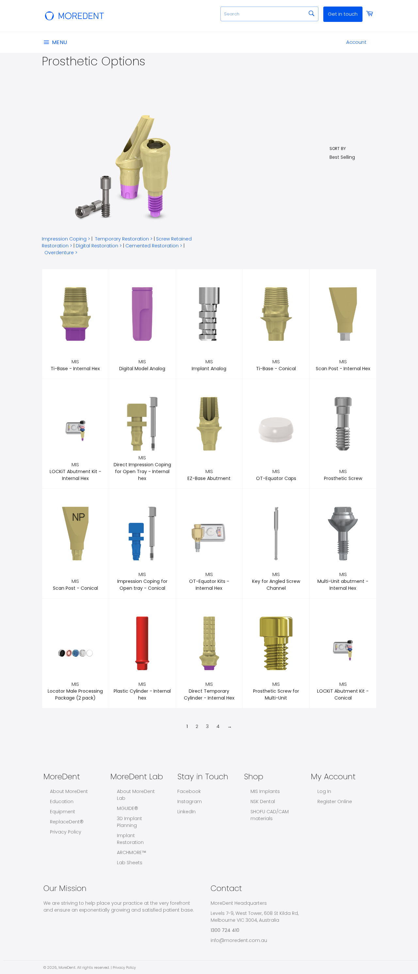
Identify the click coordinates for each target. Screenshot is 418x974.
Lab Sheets (129, 862)
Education (61, 801)
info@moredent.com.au (239, 940)
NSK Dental (262, 801)
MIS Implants (265, 791)
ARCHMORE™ (131, 852)
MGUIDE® (127, 808)
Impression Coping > (66, 239)
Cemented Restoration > (153, 245)
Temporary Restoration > (124, 239)
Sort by (338, 148)
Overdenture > (60, 252)
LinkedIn (186, 811)
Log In (324, 791)
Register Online (334, 801)
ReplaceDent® (67, 821)
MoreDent (66, 967)
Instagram (189, 801)
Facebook (189, 791)
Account (356, 42)
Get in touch (343, 13)
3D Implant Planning (129, 822)
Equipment (62, 811)
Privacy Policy (65, 832)
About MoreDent (69, 791)
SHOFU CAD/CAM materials (269, 815)
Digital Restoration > (99, 245)
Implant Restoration (130, 839)
